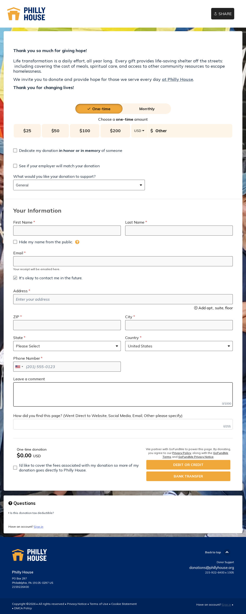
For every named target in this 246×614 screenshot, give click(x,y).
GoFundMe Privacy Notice (196, 457)
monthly (147, 108)
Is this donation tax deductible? (32, 513)
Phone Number (26, 358)
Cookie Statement (124, 604)
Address (20, 290)
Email (18, 252)
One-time (101, 108)
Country (132, 337)
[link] (26, 13)
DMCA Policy (23, 608)
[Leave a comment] (123, 394)
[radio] (101, 108)
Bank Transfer (188, 476)
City (128, 316)
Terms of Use (99, 604)
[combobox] (75, 185)
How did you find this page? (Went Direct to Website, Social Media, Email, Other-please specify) (98, 415)
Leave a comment (29, 378)
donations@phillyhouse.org (211, 567)
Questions (24, 503)
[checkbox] (67, 150)
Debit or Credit (188, 465)
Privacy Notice (77, 604)
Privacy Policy (181, 453)
